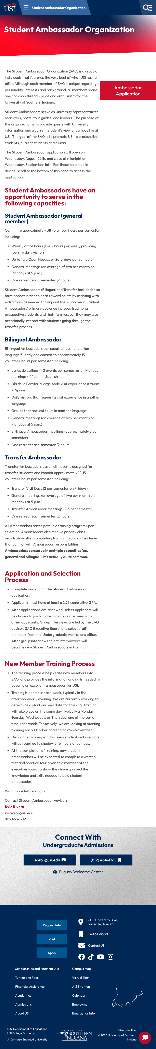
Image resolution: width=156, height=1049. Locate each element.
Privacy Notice (126, 1030)
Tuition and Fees (27, 978)
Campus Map (81, 969)
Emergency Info (83, 1013)
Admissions (23, 1004)
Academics (23, 995)
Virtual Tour (80, 978)
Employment (81, 1004)
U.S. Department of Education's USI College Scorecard (27, 1031)
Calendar (79, 995)
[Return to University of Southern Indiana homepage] (73, 1036)
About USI (22, 1013)
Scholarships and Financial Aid (37, 969)
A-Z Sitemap (81, 986)
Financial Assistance (30, 986)
